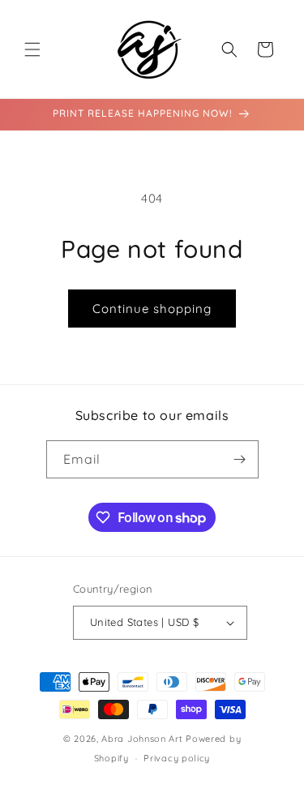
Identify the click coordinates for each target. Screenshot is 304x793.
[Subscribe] (240, 459)
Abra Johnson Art (141, 738)
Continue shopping (152, 308)
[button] (32, 49)
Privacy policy (176, 758)
